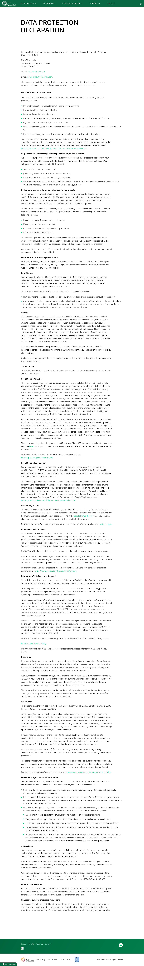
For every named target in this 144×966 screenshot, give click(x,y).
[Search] (141, 4)
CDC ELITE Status (77, 959)
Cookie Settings (66, 960)
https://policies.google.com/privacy (37, 457)
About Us (39, 944)
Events (31, 944)
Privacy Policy (40, 960)
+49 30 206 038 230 (36, 71)
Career (23, 944)
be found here (105, 524)
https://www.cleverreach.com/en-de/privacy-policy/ (88, 772)
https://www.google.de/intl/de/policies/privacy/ (56, 571)
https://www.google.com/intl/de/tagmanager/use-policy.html (48, 500)
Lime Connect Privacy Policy (33, 643)
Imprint (54, 960)
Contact (48, 944)
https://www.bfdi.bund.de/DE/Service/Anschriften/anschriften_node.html (53, 148)
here (31, 446)
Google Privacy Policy (83, 516)
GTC (48, 960)
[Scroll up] (121, 945)
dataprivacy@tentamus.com (40, 77)
